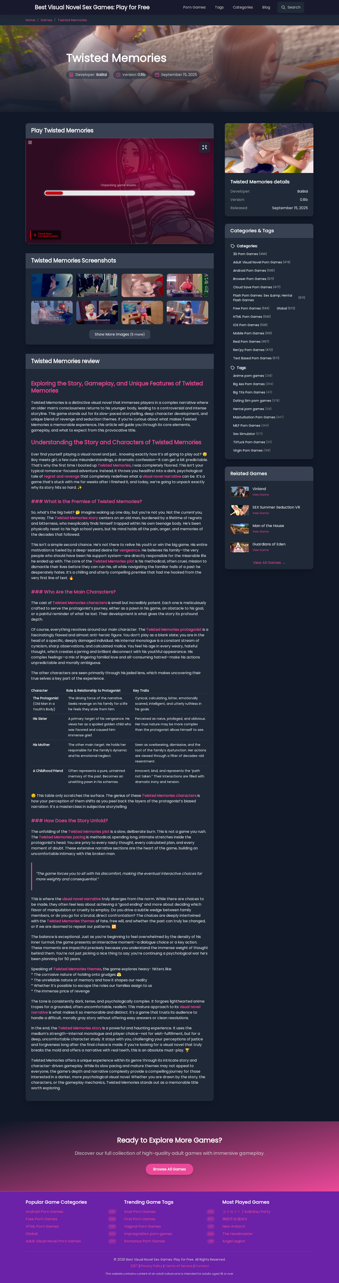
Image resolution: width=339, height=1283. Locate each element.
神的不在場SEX (234, 1219)
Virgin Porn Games (252, 450)
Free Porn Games (251, 308)
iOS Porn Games (250, 325)
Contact (202, 1266)
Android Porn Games (254, 270)
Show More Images (120, 334)
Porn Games (194, 7)
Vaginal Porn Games (142, 1226)
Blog (266, 7)
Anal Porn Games (140, 1211)
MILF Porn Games (251, 425)
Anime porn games (252, 375)
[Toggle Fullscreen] (204, 147)
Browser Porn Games (253, 279)
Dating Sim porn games (256, 400)
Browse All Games (169, 1169)
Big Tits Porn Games (252, 392)
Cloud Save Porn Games (256, 287)
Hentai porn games (252, 409)
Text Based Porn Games (256, 358)
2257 (134, 1266)
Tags (219, 7)
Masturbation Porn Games (258, 417)
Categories (243, 7)
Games (46, 20)
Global (286, 308)
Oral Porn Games (139, 1219)
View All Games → (269, 562)
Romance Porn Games (144, 1241)
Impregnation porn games (148, 1233)
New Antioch (233, 1226)
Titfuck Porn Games (252, 442)
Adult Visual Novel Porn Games (261, 262)
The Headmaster (237, 1233)
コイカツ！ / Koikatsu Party (246, 1211)
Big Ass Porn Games (253, 384)
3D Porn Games (250, 254)
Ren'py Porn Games (253, 350)
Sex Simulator (248, 434)
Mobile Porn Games (252, 333)
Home (30, 20)
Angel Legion (233, 1241)
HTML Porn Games (252, 316)
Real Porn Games (251, 341)
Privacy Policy (151, 1266)
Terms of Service (179, 1266)
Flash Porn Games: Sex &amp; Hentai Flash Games (269, 297)
